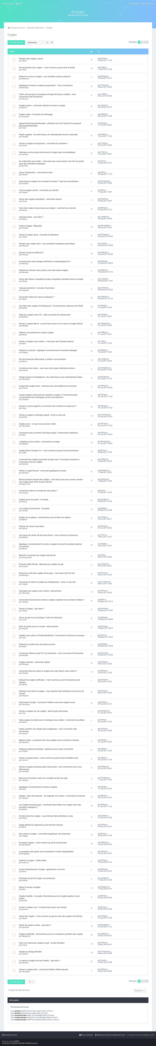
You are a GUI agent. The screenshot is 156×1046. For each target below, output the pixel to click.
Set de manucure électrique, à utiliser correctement (42, 359)
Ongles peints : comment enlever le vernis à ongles (42, 105)
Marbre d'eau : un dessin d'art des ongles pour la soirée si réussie (49, 740)
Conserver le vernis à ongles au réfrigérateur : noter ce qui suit (47, 582)
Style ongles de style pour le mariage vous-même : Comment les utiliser (52, 720)
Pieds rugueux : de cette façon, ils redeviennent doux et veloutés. (48, 134)
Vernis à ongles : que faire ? (31, 608)
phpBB (16, 1041)
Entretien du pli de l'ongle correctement (37, 878)
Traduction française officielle (13, 1043)
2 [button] (141, 42)
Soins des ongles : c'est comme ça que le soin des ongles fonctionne (50, 916)
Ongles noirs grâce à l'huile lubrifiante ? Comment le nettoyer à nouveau (51, 635)
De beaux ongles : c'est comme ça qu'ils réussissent (43, 842)
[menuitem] (19, 3)
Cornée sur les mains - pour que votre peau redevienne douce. (47, 368)
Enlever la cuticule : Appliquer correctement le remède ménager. (48, 350)
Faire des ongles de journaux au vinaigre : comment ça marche (47, 208)
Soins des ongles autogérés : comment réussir (40, 199)
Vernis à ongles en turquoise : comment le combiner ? (43, 143)
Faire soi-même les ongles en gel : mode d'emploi (41, 943)
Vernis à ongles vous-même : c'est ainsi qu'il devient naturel (46, 341)
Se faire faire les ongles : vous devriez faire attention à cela (46, 816)
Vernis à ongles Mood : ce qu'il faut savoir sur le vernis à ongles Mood (51, 323)
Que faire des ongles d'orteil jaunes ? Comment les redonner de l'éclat (51, 306)
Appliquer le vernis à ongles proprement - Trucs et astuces (46, 85)
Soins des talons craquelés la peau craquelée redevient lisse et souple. (51, 279)
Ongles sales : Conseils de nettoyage (36, 114)
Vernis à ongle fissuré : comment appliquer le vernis (42, 470)
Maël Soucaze (32, 1043)
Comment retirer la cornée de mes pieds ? (38, 490)
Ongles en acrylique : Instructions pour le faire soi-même (45, 517)
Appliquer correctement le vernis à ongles (38, 787)
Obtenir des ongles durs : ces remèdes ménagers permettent (47, 243)
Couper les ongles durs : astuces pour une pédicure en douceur (48, 386)
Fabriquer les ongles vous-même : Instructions (40, 591)
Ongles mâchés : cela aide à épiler (34, 662)
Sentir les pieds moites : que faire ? (35, 925)
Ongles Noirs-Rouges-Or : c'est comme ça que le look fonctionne (48, 450)
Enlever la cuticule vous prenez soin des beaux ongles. (43, 270)
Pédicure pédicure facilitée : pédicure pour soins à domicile (46, 749)
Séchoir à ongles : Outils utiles (33, 860)
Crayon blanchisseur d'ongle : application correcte (42, 869)
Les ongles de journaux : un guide (34, 508)
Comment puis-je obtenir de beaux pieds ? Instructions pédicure (48, 432)
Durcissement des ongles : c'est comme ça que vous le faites (47, 67)
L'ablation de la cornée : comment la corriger (39, 441)
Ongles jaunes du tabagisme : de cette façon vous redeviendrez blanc (51, 377)
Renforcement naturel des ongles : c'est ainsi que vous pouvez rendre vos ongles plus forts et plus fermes (51, 480)
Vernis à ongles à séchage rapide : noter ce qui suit (42, 415)
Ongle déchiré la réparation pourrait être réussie (41, 825)
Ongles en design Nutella (30, 951)
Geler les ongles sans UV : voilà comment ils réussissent (44, 314)
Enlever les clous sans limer (31, 526)
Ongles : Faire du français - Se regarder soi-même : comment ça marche (52, 796)
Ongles (12, 35)
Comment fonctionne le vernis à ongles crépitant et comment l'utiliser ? (51, 600)
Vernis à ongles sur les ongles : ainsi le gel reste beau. (43, 711)
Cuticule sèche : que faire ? (31, 217)
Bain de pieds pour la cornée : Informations (38, 626)
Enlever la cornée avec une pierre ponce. (37, 644)
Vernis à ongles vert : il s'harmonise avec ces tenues (43, 907)
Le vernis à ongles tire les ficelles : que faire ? (39, 960)
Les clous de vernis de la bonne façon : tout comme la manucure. (48, 535)
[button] (147, 42)
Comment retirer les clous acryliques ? (36, 297)
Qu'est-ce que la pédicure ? (31, 252)
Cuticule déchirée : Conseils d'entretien (36, 288)
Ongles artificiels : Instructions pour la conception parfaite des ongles (51, 934)
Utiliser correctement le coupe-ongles (36, 332)
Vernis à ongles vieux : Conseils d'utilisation (39, 234)
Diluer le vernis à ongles (29, 887)
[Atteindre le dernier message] (107, 58)
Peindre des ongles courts (31, 58)
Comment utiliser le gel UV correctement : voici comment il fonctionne (51, 653)
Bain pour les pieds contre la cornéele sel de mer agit (43, 778)
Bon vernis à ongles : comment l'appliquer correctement (44, 834)
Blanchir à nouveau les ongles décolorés (37, 555)
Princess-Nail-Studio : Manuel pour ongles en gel (41, 564)
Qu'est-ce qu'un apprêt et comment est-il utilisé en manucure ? (48, 406)
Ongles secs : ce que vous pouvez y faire (37, 424)
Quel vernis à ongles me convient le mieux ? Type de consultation (48, 181)
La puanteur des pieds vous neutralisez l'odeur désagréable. (46, 851)
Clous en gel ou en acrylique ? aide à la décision (40, 617)
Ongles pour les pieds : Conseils (33, 499)
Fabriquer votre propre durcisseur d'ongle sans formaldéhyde (47, 152)
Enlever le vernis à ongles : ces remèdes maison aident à (44, 76)
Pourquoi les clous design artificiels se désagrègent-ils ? (45, 261)
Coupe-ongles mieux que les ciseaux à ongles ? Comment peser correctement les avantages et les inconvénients (48, 396)
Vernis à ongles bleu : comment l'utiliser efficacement (43, 969)
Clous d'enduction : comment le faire (36, 172)
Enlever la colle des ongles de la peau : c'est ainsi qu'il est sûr (47, 573)
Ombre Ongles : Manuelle (30, 226)
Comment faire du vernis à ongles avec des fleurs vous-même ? (48, 671)
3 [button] (144, 42)
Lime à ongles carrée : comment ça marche (38, 190)
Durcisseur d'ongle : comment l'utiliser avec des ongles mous (47, 702)
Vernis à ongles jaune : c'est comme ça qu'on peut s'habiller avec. (49, 758)
